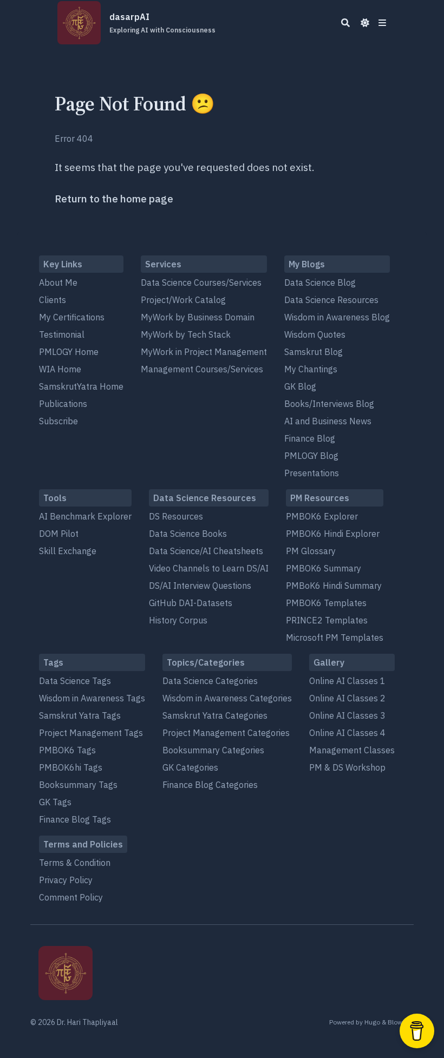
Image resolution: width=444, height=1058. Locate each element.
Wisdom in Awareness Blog (337, 317)
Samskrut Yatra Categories (214, 715)
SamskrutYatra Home (81, 386)
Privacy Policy (66, 880)
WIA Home (60, 369)
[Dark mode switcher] (365, 22)
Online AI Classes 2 (347, 698)
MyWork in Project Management (204, 351)
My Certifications (72, 317)
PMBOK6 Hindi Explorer (333, 533)
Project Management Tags (91, 732)
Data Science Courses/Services (201, 282)
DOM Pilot (59, 533)
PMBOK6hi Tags (70, 767)
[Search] (345, 22)
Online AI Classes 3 (347, 715)
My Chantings (310, 369)
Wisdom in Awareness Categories (227, 698)
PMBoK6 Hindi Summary (334, 585)
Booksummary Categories (213, 750)
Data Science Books (188, 533)
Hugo (372, 1022)
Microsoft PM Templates (334, 637)
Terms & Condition (74, 862)
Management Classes (352, 750)
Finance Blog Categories (210, 784)
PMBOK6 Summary (323, 568)
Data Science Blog (320, 282)
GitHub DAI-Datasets (190, 602)
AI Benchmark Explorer (85, 516)
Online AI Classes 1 (347, 680)
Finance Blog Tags (75, 819)
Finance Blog (309, 438)
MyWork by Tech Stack (186, 334)
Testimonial (61, 334)
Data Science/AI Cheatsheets (206, 551)
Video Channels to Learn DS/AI (209, 568)
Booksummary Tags (78, 784)
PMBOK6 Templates (326, 602)
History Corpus (178, 620)
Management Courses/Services (202, 369)
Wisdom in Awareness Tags (92, 698)
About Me (58, 282)
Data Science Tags (75, 680)
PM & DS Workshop (347, 767)
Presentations (311, 473)
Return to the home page (114, 198)
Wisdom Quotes (314, 334)
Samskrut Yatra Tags (80, 715)
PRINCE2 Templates (327, 620)
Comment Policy (71, 897)
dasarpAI (162, 22)
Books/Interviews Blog (329, 403)
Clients (52, 299)
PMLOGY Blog (311, 455)
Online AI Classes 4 (347, 732)
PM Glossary (311, 551)
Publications (63, 403)
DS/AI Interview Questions (200, 585)
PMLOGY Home (69, 351)
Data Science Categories (210, 680)
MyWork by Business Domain (197, 317)
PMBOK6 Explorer (322, 516)
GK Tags (55, 802)
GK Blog (300, 386)
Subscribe (58, 421)
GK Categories (190, 767)
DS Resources (176, 516)
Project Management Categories (226, 732)
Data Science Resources (331, 299)
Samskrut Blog (313, 351)
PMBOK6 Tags (67, 750)
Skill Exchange (67, 551)
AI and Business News (327, 421)
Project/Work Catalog (183, 299)
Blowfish (401, 1022)
